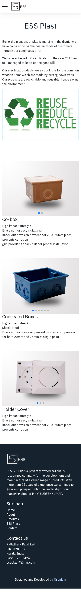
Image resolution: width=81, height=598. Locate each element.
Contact (12, 528)
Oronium (60, 579)
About (11, 514)
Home (11, 510)
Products (13, 519)
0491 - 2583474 (18, 558)
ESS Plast (13, 523)
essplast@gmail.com (21, 562)
